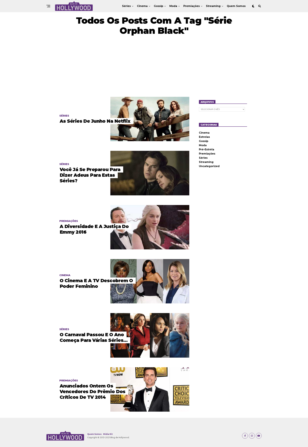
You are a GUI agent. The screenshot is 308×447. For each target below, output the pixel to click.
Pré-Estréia (206, 149)
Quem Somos (236, 6)
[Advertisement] (154, 66)
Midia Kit (108, 434)
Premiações (191, 6)
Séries (126, 6)
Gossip (158, 6)
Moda (173, 6)
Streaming (213, 6)
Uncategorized (209, 166)
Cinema (142, 6)
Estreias (204, 136)
